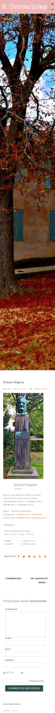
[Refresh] (22, 673)
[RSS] (39, 556)
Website (9, 660)
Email (8, 649)
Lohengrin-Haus (12, 578)
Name (8, 638)
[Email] (45, 556)
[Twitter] (23, 556)
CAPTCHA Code (36, 681)
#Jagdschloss (23, 514)
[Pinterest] (29, 556)
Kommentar (11, 609)
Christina (17, 489)
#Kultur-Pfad (36, 514)
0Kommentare (42, 389)
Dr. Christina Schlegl (24, 7)
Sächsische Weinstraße (21, 511)
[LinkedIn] (34, 556)
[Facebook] (18, 556)
